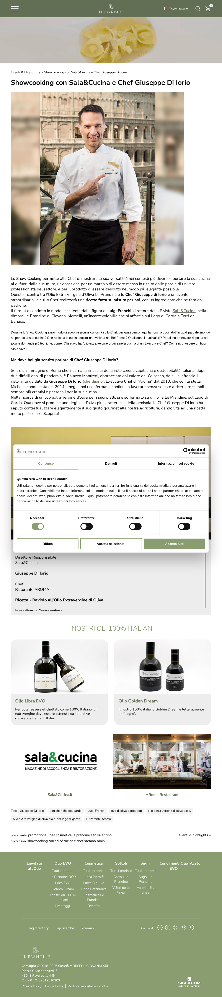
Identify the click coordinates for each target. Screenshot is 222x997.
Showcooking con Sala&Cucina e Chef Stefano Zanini (66, 841)
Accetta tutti (174, 544)
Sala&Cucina (184, 310)
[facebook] (167, 928)
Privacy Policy (31, 986)
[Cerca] (198, 8)
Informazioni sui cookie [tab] (176, 463)
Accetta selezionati (111, 544)
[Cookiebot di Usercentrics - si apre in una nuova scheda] (186, 451)
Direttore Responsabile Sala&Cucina (35, 560)
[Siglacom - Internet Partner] (189, 986)
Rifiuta (48, 544)
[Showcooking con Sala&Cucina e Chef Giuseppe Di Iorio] (97, 263)
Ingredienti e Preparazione (38, 611)
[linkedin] (160, 928)
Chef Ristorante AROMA (32, 586)
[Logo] (111, 8)
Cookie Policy (54, 986)
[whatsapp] (191, 928)
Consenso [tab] (46, 463)
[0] (208, 10)
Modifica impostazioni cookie (87, 986)
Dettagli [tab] (111, 463)
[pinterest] (183, 928)
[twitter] (175, 928)
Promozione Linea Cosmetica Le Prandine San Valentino (70, 835)
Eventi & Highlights (25, 72)
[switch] (86, 526)
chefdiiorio (93, 381)
